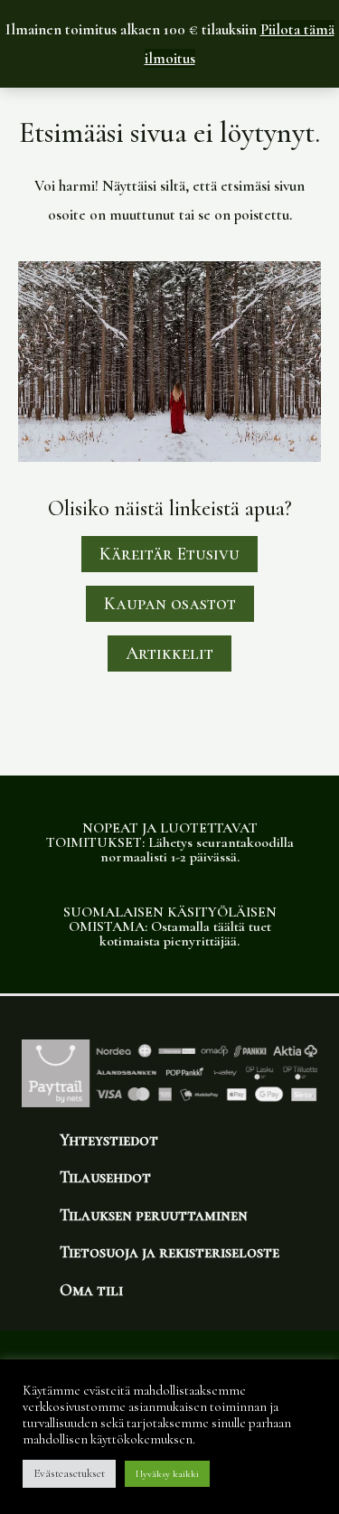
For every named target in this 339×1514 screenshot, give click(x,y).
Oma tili (91, 1290)
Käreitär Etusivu (169, 554)
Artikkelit (169, 653)
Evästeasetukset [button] (69, 1473)
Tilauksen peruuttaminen (154, 1215)
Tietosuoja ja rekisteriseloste (169, 1252)
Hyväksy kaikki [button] (167, 1474)
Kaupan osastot (170, 604)
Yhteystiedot (109, 1140)
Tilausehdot (105, 1177)
